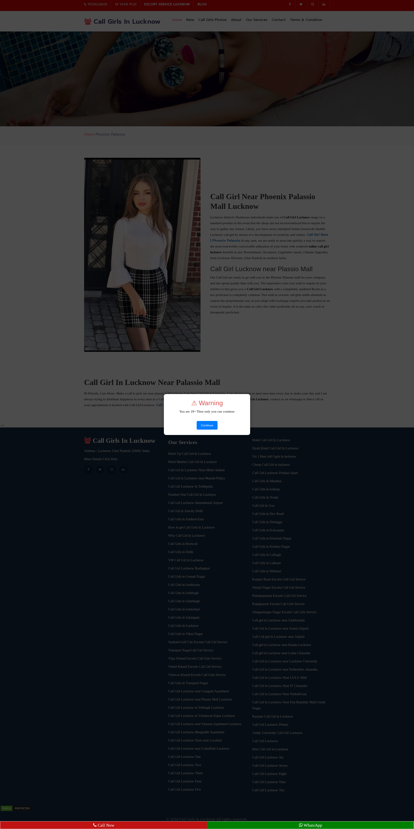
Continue (207, 425)
